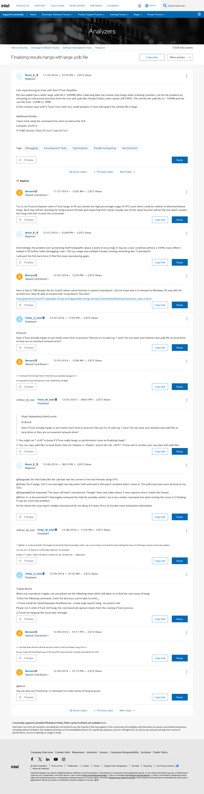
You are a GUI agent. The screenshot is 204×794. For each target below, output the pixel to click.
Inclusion (146, 752)
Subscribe (152, 57)
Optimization (80, 148)
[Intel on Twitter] (40, 759)
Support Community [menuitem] (13, 14)
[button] (186, 76)
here (103, 722)
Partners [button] (96, 5)
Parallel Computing (105, 148)
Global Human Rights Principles (122, 777)
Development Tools (55, 148)
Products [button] (22, 5)
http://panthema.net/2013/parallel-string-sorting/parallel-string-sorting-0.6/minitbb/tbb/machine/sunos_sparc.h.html (83, 298)
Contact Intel (62, 752)
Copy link (160, 219)
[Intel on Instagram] (63, 759)
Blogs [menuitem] (136, 14)
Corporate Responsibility (124, 752)
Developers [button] (77, 5)
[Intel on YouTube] (55, 759)
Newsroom (78, 752)
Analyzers (100, 47)
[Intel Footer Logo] (15, 766)
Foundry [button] (113, 5)
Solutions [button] (57, 5)
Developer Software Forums (45, 47)
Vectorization (129, 148)
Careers (103, 752)
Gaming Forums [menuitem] (118, 14)
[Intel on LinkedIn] (48, 759)
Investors (92, 752)
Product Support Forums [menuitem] (90, 14)
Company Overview (42, 752)
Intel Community (19, 47)
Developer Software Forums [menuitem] (56, 14)
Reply (179, 160)
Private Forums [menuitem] (154, 14)
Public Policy (160, 752)
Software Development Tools (77, 47)
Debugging (31, 148)
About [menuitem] (33, 14)
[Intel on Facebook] (32, 759)
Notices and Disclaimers (140, 775)
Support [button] (40, 5)
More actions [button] (177, 57)
